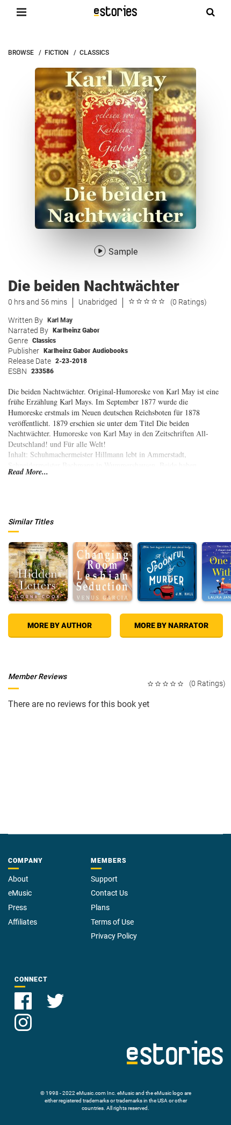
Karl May (60, 320)
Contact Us (109, 893)
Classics (44, 340)
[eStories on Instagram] (23, 1016)
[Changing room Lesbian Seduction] (102, 571)
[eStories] (115, 10)
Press (17, 907)
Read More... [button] (28, 472)
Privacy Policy (114, 936)
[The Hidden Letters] (38, 571)
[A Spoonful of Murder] (167, 571)
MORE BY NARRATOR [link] (171, 625)
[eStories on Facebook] (24, 994)
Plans (100, 907)
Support (104, 879)
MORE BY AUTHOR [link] (59, 625)
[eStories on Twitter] (55, 994)
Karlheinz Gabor (76, 330)
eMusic (20, 893)
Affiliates (22, 922)
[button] (21, 11)
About (18, 879)
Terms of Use (112, 922)
